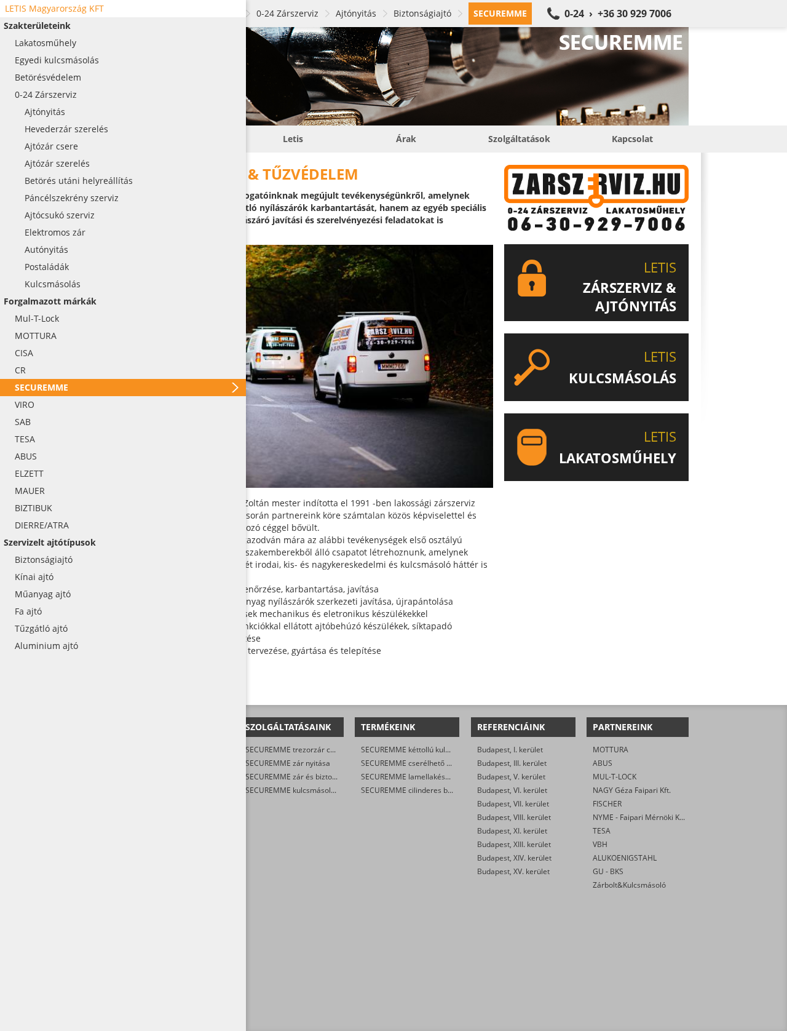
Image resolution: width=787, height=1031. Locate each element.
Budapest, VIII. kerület (514, 817)
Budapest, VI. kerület (512, 790)
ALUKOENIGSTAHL (625, 858)
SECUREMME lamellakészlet (409, 776)
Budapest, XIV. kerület (514, 858)
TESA (602, 831)
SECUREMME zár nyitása (287, 763)
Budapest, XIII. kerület (514, 844)
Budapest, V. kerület (511, 776)
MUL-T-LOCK (614, 776)
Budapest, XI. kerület (512, 831)
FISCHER (607, 803)
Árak (406, 139)
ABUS (602, 763)
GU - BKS (608, 871)
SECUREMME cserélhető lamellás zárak (428, 763)
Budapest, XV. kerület (513, 871)
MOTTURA (610, 749)
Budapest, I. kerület (510, 749)
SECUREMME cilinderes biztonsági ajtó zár (433, 790)
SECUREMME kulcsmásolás (292, 790)
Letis (293, 139)
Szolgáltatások (519, 139)
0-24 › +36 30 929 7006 (617, 13)
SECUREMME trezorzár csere (295, 749)
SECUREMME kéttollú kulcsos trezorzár (427, 749)
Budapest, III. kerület (512, 763)
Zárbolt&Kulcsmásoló (629, 885)
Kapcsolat (632, 139)
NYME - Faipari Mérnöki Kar (640, 817)
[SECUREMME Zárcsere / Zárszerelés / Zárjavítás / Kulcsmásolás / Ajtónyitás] (406, 76)
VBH (600, 844)
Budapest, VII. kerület (513, 803)
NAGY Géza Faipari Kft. (632, 790)
